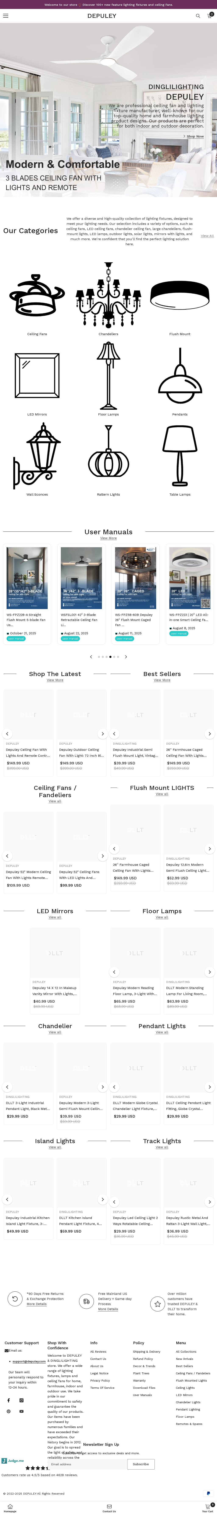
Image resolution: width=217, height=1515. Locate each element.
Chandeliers (108, 334)
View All (207, 236)
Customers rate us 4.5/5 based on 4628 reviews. (39, 1475)
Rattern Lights (108, 494)
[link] (180, 457)
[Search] (198, 15)
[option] (28, 734)
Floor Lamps (108, 414)
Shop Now (195, 136)
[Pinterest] (9, 1411)
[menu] (5, 15)
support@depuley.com (29, 1361)
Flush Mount (179, 334)
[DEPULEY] (37, 297)
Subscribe (141, 1464)
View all (55, 801)
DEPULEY (12, 743)
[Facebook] (9, 1400)
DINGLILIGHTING (124, 743)
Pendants (180, 414)
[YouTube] (21, 1411)
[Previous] (7, 733)
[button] (91, 657)
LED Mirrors (37, 414)
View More (108, 538)
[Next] (102, 733)
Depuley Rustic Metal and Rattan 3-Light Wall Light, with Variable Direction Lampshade (187, 1221)
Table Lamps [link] (180, 494)
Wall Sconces (37, 494)
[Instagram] (21, 1400)
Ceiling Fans (37, 334)
